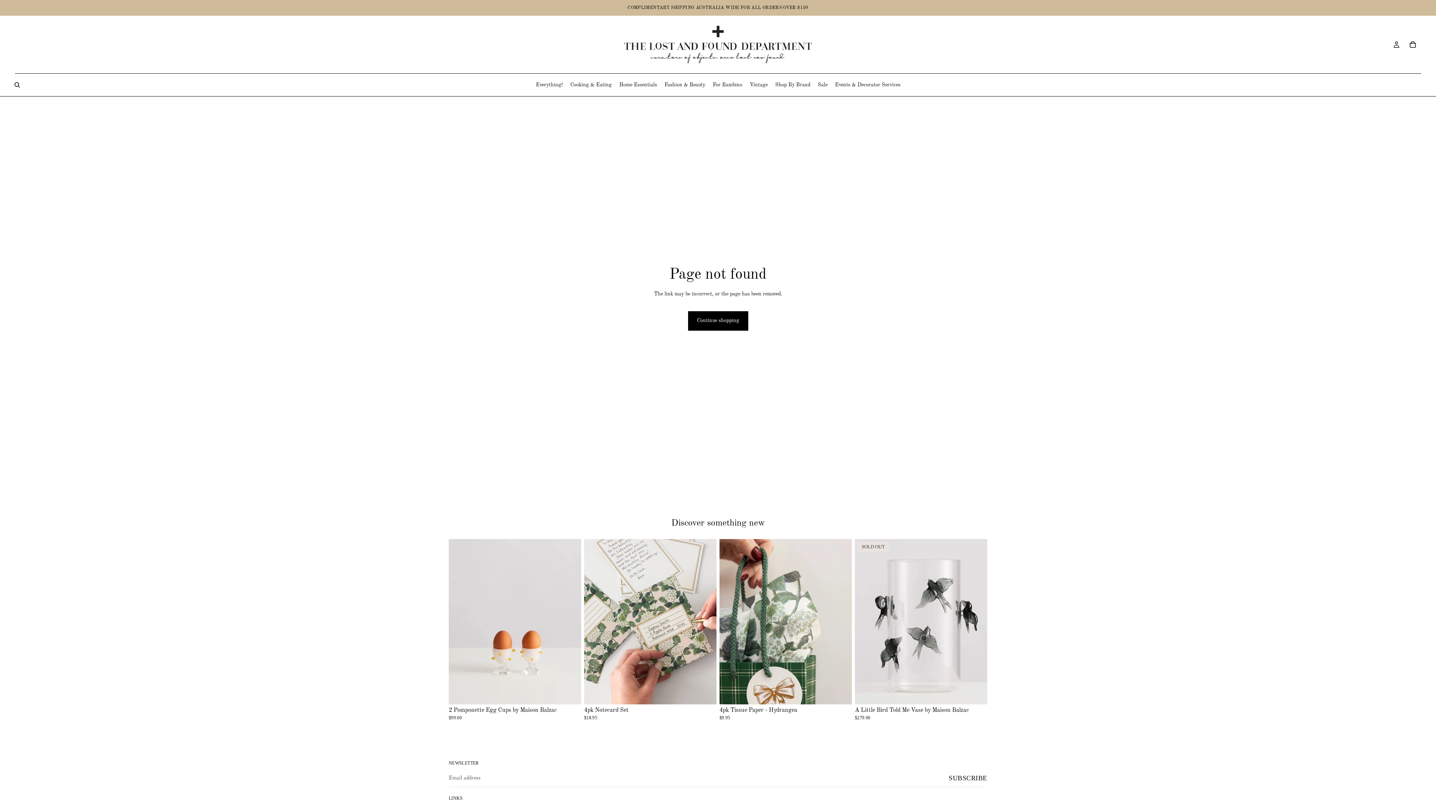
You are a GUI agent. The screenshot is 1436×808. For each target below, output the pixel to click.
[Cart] (1413, 44)
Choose (711, 692)
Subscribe (968, 778)
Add (846, 692)
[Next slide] (840, 621)
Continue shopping (718, 320)
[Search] (17, 85)
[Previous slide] (730, 621)
